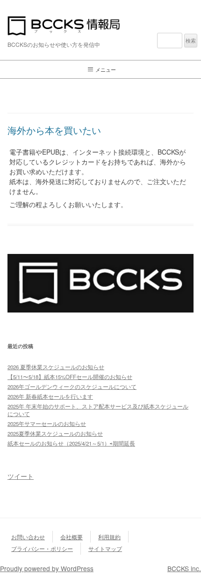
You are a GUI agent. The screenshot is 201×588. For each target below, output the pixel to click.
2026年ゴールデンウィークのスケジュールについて (71, 386)
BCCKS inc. (184, 568)
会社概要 (71, 537)
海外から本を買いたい (54, 130)
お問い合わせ (28, 537)
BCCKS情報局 (100, 25)
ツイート (20, 476)
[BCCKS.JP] (100, 309)
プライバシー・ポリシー (42, 548)
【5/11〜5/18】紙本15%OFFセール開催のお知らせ (69, 376)
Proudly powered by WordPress (46, 568)
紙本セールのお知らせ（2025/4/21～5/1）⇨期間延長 (71, 443)
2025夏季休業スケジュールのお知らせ (55, 433)
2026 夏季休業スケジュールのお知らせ (55, 367)
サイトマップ (105, 548)
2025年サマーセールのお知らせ (46, 423)
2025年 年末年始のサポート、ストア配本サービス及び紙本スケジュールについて (97, 409)
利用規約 (109, 537)
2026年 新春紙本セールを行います (50, 396)
